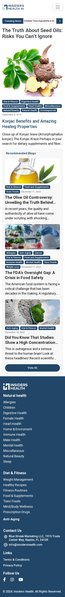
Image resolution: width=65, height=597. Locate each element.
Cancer (38, 253)
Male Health (11, 440)
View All (32, 367)
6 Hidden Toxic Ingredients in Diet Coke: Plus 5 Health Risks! (40, 22)
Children (9, 407)
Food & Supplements (14, 106)
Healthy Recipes (15, 485)
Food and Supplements (37, 187)
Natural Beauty (11, 110)
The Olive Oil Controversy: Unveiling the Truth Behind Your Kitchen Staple (29, 200)
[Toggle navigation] (58, 7)
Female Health (13, 418)
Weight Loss (12, 267)
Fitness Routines (15, 490)
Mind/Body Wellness (18, 506)
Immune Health (14, 262)
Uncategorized (48, 110)
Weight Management (18, 479)
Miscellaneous (52, 106)
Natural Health (29, 110)
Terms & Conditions (16, 559)
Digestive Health (30, 101)
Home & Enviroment (17, 429)
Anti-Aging (25, 253)
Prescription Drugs (16, 512)
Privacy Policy (12, 565)
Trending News (13, 21)
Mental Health (33, 262)
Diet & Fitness (10, 101)
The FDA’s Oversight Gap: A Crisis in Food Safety (30, 275)
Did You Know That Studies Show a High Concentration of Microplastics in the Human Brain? (30, 340)
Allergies (11, 253)
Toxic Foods (12, 191)
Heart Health (35, 106)
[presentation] (60, 21)
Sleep (7, 461)
